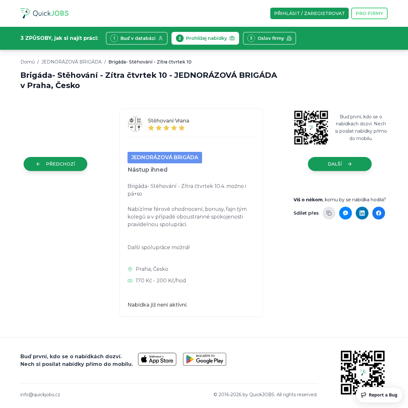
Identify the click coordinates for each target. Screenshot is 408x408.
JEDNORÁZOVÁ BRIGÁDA (71, 62)
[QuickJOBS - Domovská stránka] (44, 13)
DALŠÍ (335, 164)
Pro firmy (369, 13)
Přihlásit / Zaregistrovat (309, 13)
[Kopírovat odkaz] (329, 213)
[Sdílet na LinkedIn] (362, 213)
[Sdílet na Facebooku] (378, 213)
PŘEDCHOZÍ (60, 164)
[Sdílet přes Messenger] (345, 213)
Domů (27, 62)
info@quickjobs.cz (40, 394)
